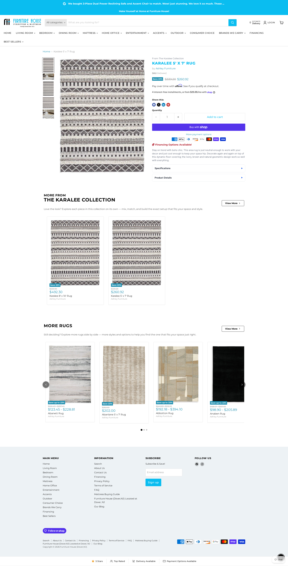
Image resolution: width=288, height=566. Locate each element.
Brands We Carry (231, 33)
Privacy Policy (102, 481)
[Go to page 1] (141, 430)
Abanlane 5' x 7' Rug (114, 414)
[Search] (232, 22)
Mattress (89, 33)
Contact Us (100, 472)
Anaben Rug (217, 413)
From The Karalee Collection (168, 58)
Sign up (153, 482)
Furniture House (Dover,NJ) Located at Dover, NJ (66, 543)
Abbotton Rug (164, 413)
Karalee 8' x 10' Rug (61, 295)
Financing (257, 33)
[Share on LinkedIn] (163, 105)
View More (231, 203)
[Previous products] (46, 384)
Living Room (25, 33)
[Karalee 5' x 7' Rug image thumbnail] (48, 65)
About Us (99, 468)
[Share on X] (158, 105)
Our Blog (99, 506)
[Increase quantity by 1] (178, 117)
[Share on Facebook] (154, 105)
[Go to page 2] (144, 430)
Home (7, 33)
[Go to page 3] (146, 430)
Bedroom (46, 33)
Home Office (111, 33)
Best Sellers (13, 41)
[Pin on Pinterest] (168, 105)
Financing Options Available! (173, 144)
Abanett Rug (56, 413)
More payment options (198, 134)
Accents (159, 33)
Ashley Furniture (166, 68)
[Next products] (242, 384)
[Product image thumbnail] (48, 76)
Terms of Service (103, 485)
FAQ (96, 489)
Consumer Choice (202, 33)
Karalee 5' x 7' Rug (121, 295)
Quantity (157, 110)
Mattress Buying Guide (107, 494)
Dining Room (68, 33)
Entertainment (136, 33)
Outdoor (177, 33)
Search (98, 463)
